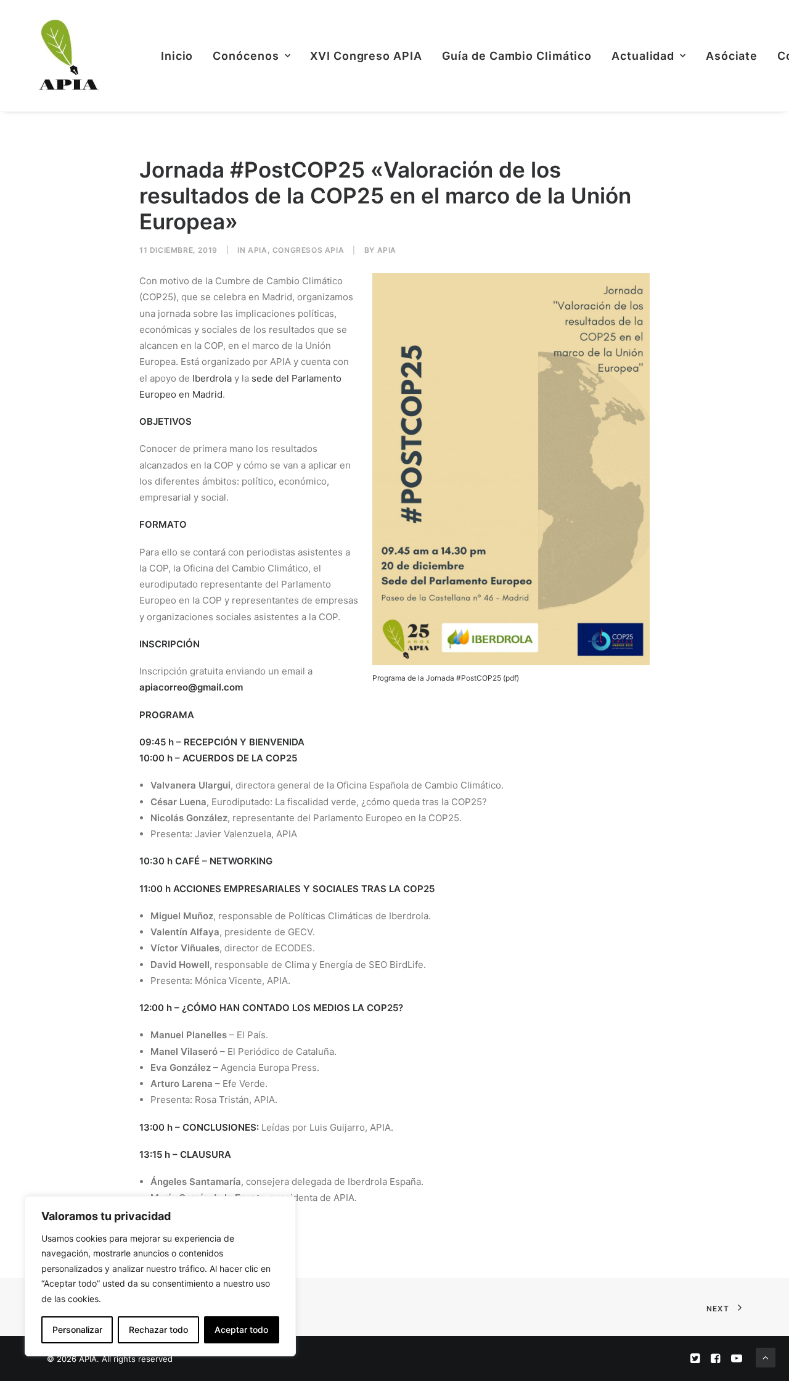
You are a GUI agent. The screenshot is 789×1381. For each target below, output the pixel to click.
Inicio (177, 55)
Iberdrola (212, 378)
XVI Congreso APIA (366, 55)
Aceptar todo (241, 1329)
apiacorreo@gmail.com (191, 687)
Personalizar (77, 1329)
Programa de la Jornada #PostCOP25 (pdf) (445, 677)
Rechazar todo (158, 1329)
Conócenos (246, 55)
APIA (257, 250)
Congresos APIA (308, 250)
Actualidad (642, 55)
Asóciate (732, 55)
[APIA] (67, 56)
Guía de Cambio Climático (517, 55)
